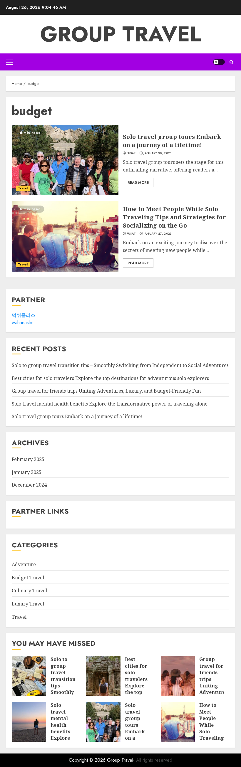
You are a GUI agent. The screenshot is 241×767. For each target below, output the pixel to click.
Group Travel (120, 34)
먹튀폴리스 (23, 315)
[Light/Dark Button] (219, 62)
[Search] (231, 62)
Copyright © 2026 (88, 760)
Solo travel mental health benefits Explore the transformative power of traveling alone (109, 404)
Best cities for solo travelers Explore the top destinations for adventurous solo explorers (110, 378)
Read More (138, 182)
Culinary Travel (29, 590)
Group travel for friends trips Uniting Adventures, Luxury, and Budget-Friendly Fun (106, 391)
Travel (23, 188)
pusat (131, 153)
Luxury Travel (28, 604)
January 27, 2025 (158, 234)
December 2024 (29, 485)
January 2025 (26, 472)
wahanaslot (23, 322)
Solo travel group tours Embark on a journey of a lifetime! (172, 141)
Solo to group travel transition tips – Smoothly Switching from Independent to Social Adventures (120, 365)
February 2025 (28, 459)
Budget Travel (28, 577)
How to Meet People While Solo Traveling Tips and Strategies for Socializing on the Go (174, 217)
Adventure (24, 564)
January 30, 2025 (158, 153)
